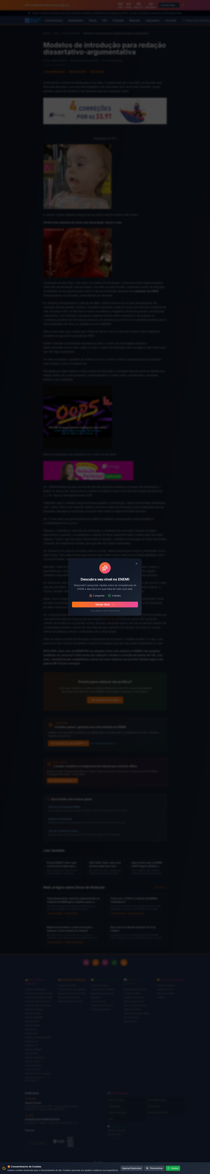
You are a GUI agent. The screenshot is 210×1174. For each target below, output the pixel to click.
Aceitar (174, 1168)
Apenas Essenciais (131, 1168)
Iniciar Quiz (103, 604)
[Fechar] (136, 563)
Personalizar (156, 1168)
